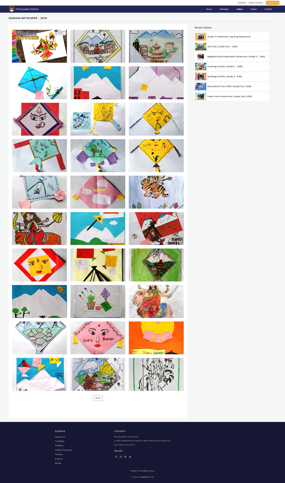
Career (253, 9)
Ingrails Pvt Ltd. (147, 477)
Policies (59, 446)
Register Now (272, 3)
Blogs (58, 463)
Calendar (241, 3)
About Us (60, 437)
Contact (268, 9)
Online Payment (256, 3)
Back (97, 398)
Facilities (60, 441)
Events (59, 459)
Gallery (240, 9)
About (209, 9)
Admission (224, 9)
